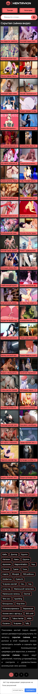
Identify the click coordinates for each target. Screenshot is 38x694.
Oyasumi (19, 579)
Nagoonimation (20, 564)
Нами (16, 559)
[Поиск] (34, 17)
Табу (27, 623)
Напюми (6, 559)
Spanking (18, 599)
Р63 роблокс (28, 574)
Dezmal (27, 594)
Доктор (14, 554)
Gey (30, 584)
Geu (22, 584)
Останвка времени (10, 609)
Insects (5, 574)
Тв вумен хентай (9, 584)
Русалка (6, 623)
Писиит (5, 569)
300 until (29, 614)
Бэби (4, 554)
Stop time (20, 604)
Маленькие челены (11, 594)
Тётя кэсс (6, 599)
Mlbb (29, 618)
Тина (24, 569)
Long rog (6, 589)
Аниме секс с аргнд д (12, 614)
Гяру (33, 564)
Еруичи (26, 559)
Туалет (16, 569)
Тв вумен (17, 623)
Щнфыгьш (7, 579)
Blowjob (15, 574)
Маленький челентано (24, 589)
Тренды (10, 10)
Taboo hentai (17, 618)
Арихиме (6, 564)
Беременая (28, 609)
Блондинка (7, 604)
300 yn (5, 618)
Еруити (24, 554)
